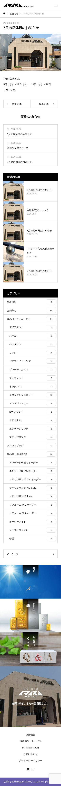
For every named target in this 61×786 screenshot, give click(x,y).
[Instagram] (28, 769)
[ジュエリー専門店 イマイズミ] (18, 5)
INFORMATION (30, 747)
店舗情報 (30, 734)
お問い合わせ (30, 754)
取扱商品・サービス (30, 741)
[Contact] (33, 769)
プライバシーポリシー (30, 760)
